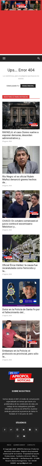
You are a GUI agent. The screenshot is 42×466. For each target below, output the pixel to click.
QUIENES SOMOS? (19, 445)
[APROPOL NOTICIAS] (21, 5)
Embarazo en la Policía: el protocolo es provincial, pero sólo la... (20, 353)
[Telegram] (30, 429)
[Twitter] (36, 429)
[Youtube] (24, 436)
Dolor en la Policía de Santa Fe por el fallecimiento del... (21, 311)
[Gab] (11, 429)
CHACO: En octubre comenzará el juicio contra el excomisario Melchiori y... (20, 223)
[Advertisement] (21, 33)
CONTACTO (31, 445)
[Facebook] (4, 429)
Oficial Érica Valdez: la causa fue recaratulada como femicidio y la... (20, 268)
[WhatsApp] (18, 436)
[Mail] (23, 429)
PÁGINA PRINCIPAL (28, 86)
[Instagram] (17, 429)
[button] (4, 58)
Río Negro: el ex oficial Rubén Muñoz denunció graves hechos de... (19, 179)
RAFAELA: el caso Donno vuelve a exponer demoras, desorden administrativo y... (20, 135)
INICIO (9, 445)
